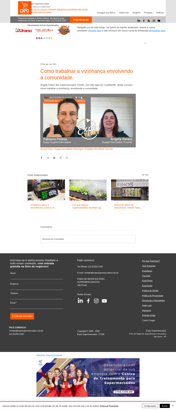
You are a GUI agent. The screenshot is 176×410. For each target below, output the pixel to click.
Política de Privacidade (109, 406)
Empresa (14, 284)
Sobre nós (147, 305)
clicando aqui (95, 30)
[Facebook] (143, 20)
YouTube (146, 276)
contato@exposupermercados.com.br (26, 331)
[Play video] (88, 120)
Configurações (150, 406)
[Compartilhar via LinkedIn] (54, 157)
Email (13, 303)
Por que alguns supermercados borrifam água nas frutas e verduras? (87, 206)
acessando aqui (157, 30)
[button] (145, 43)
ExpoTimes (147, 281)
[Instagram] (153, 20)
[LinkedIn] (138, 20)
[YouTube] (158, 20)
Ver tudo (145, 175)
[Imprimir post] (67, 157)
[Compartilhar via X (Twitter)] (48, 157)
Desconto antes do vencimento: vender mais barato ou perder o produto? (128, 206)
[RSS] (148, 20)
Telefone (14, 293)
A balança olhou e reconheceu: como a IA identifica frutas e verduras (44, 206)
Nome (13, 273)
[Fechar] (172, 406)
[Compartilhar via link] (60, 157)
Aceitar (165, 406)
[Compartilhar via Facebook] (41, 157)
